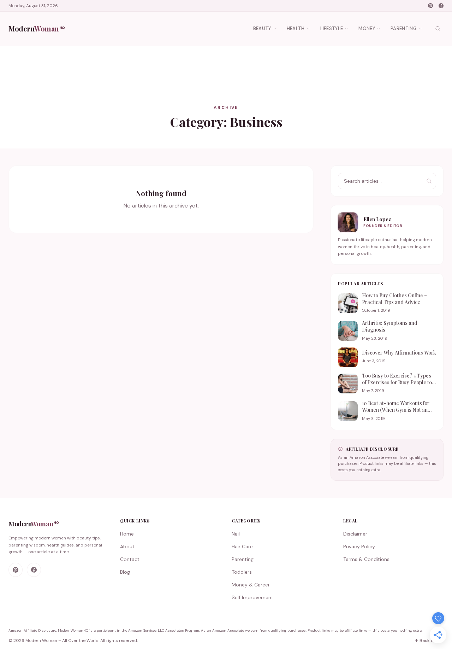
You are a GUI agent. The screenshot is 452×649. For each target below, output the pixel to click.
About (127, 546)
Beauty (262, 28)
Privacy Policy (359, 546)
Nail (236, 534)
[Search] (438, 28)
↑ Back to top (429, 640)
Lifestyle (331, 28)
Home (127, 534)
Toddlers (242, 572)
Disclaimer (355, 534)
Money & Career (251, 584)
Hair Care (242, 546)
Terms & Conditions (366, 559)
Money (366, 28)
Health (296, 28)
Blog (125, 572)
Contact (129, 559)
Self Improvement (252, 597)
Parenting (404, 28)
